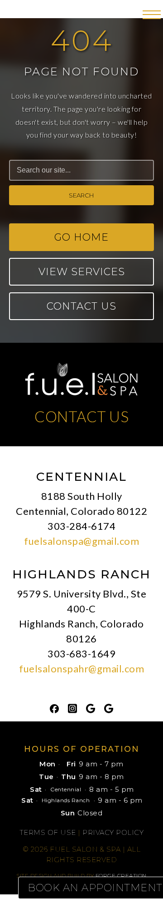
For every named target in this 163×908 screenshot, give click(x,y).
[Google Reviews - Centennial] (90, 707)
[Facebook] (54, 707)
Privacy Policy (113, 832)
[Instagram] (72, 707)
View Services (81, 272)
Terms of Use (47, 832)
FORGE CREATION (121, 875)
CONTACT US (81, 416)
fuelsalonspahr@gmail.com (81, 668)
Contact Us (81, 306)
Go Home (81, 237)
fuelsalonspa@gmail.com (81, 541)
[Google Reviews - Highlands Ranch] (108, 707)
